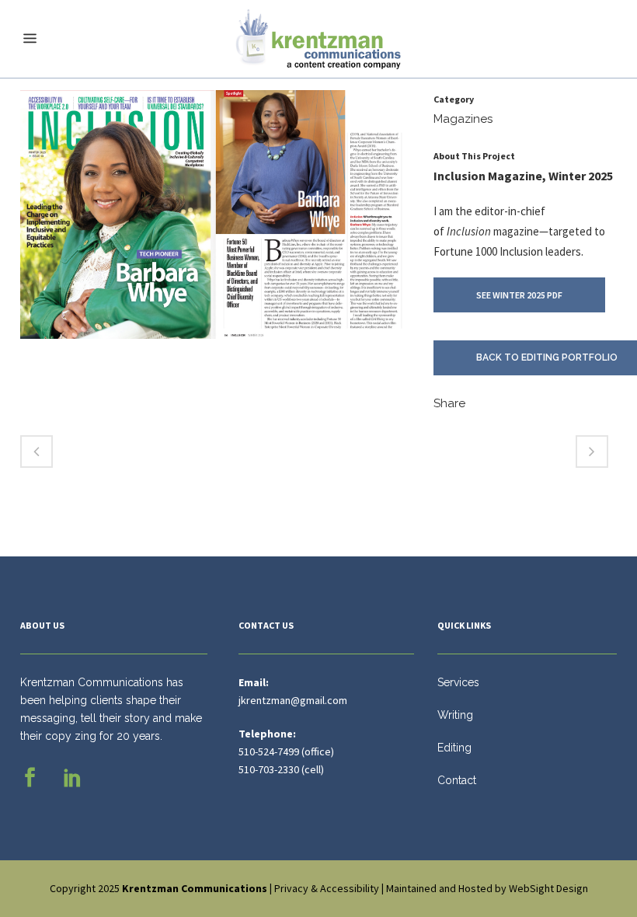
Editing (454, 747)
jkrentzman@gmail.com (292, 700)
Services (458, 682)
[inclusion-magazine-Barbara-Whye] (211, 221)
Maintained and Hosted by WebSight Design (487, 888)
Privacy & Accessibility (326, 888)
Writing (455, 715)
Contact (456, 780)
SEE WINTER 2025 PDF (519, 295)
